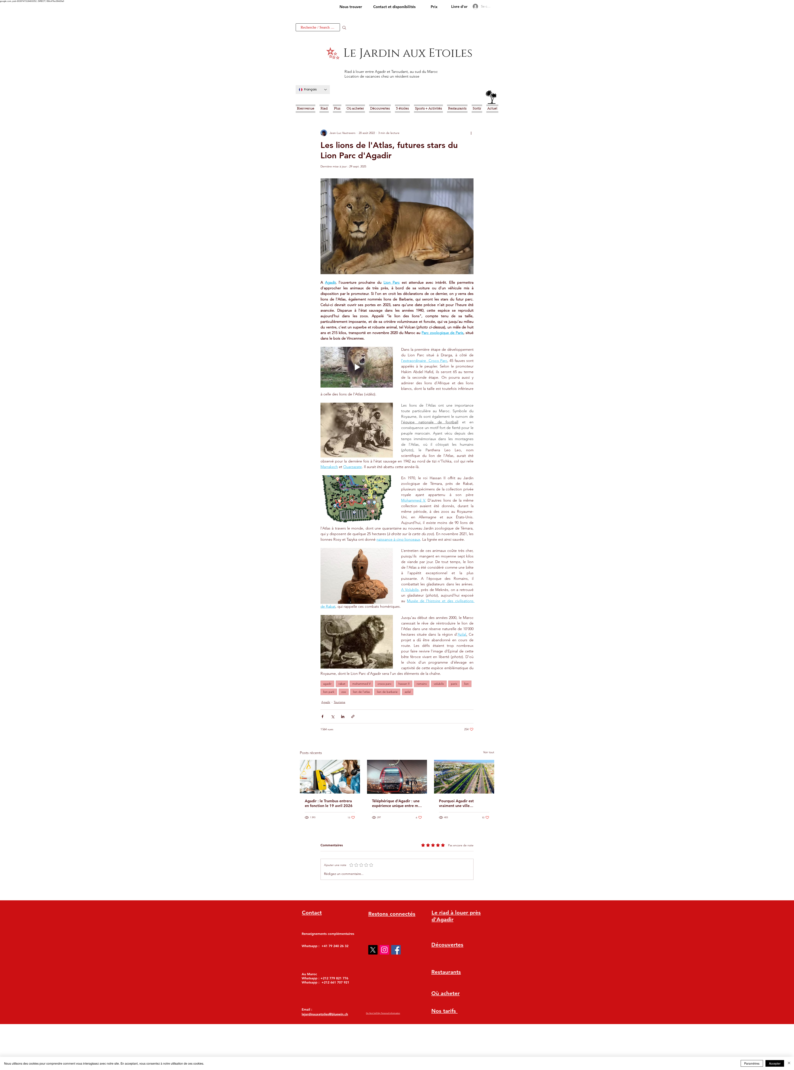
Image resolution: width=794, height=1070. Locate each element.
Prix (434, 6)
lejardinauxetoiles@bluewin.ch (325, 1014)
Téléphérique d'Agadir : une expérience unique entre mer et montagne (397, 803)
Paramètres (751, 1063)
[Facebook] (396, 950)
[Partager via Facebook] (322, 716)
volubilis (439, 684)
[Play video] (356, 367)
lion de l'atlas (361, 692)
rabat (341, 684)
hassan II (404, 684)
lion (466, 684)
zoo (343, 692)
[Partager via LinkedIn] (343, 716)
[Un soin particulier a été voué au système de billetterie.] (330, 777)
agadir (327, 684)
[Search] (344, 27)
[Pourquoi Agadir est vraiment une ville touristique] (464, 777)
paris (454, 684)
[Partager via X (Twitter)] (333, 716)
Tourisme (339, 702)
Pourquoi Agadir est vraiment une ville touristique (456, 803)
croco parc (384, 684)
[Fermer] (789, 1063)
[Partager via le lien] (353, 716)
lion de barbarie (387, 692)
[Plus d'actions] (471, 132)
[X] (373, 950)
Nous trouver (351, 6)
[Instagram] (384, 950)
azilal (408, 692)
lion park (328, 692)
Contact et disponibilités (394, 6)
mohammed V (361, 684)
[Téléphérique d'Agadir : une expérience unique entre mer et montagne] (397, 777)
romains (422, 684)
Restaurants (446, 972)
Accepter (775, 1063)
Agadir (325, 702)
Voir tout (488, 752)
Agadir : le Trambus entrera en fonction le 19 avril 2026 (329, 803)
